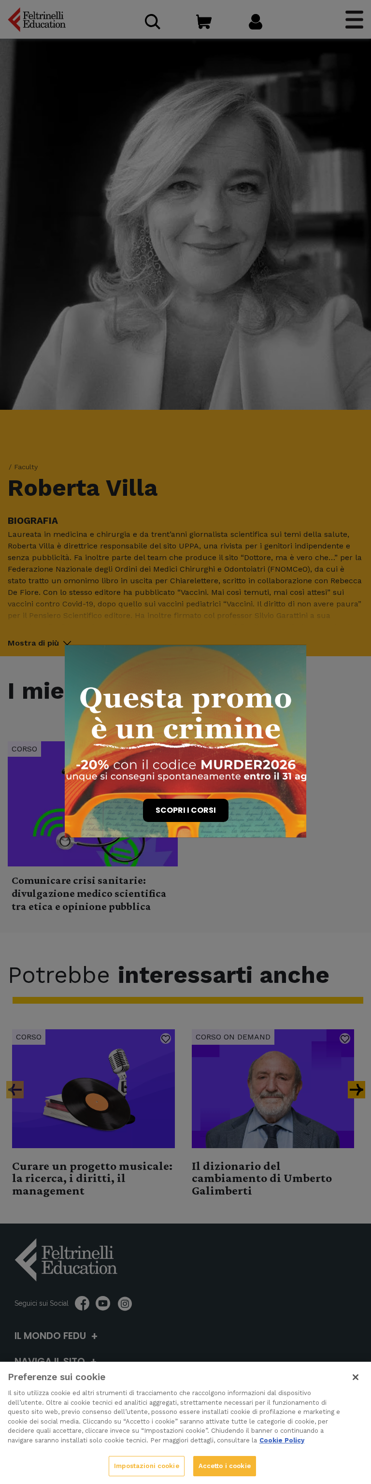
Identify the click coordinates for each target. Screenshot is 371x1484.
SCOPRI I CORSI (186, 810)
